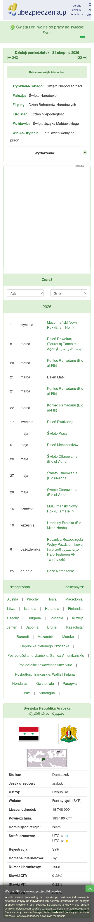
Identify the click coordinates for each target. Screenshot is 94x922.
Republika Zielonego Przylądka (44, 645)
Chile (26, 692)
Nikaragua (47, 692)
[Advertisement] (47, 217)
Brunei (52, 627)
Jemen (12, 627)
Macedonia (74, 599)
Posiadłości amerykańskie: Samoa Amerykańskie (45, 655)
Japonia (32, 627)
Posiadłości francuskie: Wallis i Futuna (45, 674)
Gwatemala (45, 683)
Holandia (52, 608)
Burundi (23, 636)
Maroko (68, 636)
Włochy (33, 599)
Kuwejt (77, 617)
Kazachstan (75, 627)
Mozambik (46, 636)
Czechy (13, 617)
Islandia (30, 608)
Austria (12, 599)
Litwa (11, 608)
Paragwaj (70, 683)
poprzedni (22, 586)
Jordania (56, 617)
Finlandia (75, 608)
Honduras (20, 683)
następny (72, 586)
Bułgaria (34, 617)
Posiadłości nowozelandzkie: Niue (45, 664)
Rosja (52, 599)
